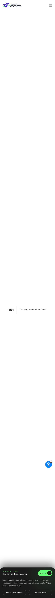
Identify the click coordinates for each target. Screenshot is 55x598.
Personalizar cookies (14, 592)
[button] (51, 461)
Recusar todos (40, 592)
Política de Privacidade (12, 586)
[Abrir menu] (50, 5)
